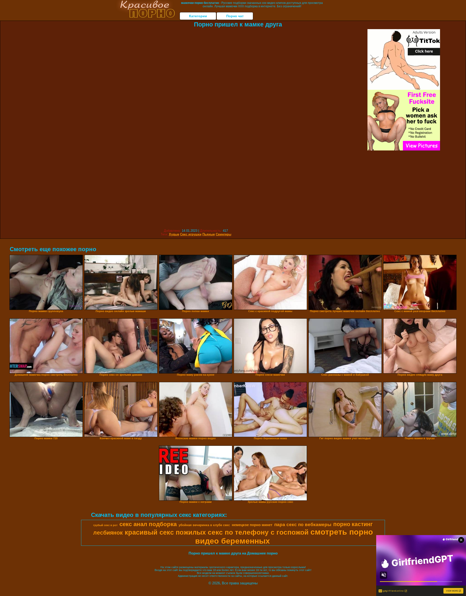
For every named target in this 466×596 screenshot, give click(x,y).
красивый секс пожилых (165, 532)
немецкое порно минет (252, 525)
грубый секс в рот (105, 525)
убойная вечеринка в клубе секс (204, 525)
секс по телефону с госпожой (258, 532)
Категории (198, 16)
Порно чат (235, 16)
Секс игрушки (190, 234)
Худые (174, 234)
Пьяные (208, 234)
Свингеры (223, 234)
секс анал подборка (148, 524)
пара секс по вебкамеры (302, 524)
